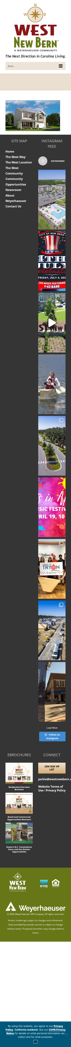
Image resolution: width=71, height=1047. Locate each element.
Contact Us (13, 206)
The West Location (18, 162)
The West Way (15, 157)
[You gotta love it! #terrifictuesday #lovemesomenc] (52, 323)
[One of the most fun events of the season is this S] (52, 507)
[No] (66, 1034)
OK (35, 1041)
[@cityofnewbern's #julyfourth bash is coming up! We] (52, 261)
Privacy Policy (56, 790)
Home (9, 151)
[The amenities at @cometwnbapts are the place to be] (52, 199)
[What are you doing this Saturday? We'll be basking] (52, 384)
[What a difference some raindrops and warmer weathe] (52, 446)
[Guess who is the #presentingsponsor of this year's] (52, 692)
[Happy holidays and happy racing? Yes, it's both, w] (52, 569)
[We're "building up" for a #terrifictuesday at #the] (52, 630)
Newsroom (13, 190)
